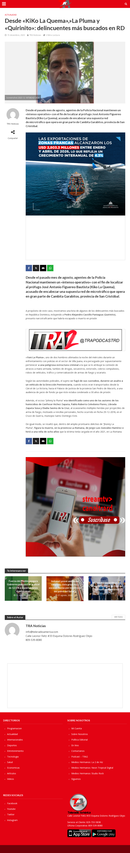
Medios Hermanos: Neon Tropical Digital (92, 767)
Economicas (13, 767)
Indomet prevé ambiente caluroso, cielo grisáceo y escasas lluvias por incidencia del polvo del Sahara (65, 586)
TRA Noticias (35, 35)
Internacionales (15, 739)
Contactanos (77, 750)
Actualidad (11, 14)
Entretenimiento (15, 750)
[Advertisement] (75, 238)
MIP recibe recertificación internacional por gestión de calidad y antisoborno (106, 586)
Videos (10, 778)
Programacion (14, 728)
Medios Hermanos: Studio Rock (87, 773)
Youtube (11, 808)
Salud (10, 762)
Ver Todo (118, 617)
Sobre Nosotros (79, 734)
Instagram (12, 820)
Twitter (10, 814)
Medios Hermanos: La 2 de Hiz (87, 762)
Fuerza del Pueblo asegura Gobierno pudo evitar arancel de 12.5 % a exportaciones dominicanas (23, 586)
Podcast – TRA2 (79, 756)
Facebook (12, 803)
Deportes (12, 745)
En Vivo (75, 745)
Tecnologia (13, 756)
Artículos (11, 773)
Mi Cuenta (76, 728)
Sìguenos (76, 778)
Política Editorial (79, 739)
